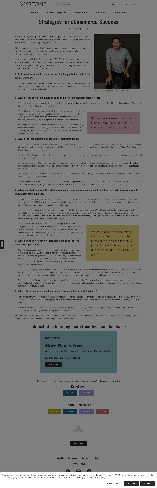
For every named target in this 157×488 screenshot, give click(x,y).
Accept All (147, 483)
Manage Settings (113, 483)
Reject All (131, 483)
